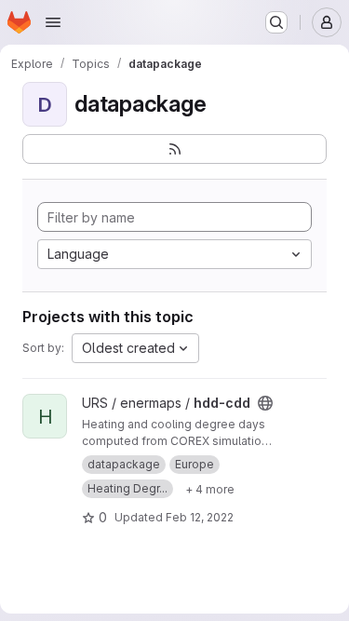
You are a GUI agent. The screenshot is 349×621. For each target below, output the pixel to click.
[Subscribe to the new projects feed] (174, 149)
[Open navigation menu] (53, 22)
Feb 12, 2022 (200, 517)
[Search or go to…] (276, 22)
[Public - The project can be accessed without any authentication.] (265, 403)
